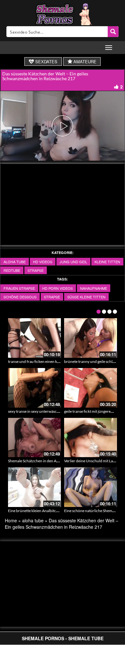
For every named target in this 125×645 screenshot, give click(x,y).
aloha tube (15, 261)
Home (11, 520)
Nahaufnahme (93, 288)
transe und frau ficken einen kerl (35, 361)
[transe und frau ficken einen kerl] (34, 338)
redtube (12, 270)
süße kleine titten (86, 296)
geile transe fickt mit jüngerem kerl (92, 411)
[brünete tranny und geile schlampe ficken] (90, 338)
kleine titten (107, 261)
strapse (36, 270)
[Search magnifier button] (113, 31)
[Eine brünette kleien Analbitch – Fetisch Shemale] (34, 487)
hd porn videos (57, 288)
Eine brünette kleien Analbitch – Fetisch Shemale (48, 510)
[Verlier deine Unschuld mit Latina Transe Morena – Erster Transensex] (90, 437)
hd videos (42, 261)
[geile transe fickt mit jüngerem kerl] (90, 388)
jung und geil (73, 261)
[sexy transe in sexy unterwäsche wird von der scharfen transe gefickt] (34, 388)
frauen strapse (19, 288)
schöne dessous (20, 296)
